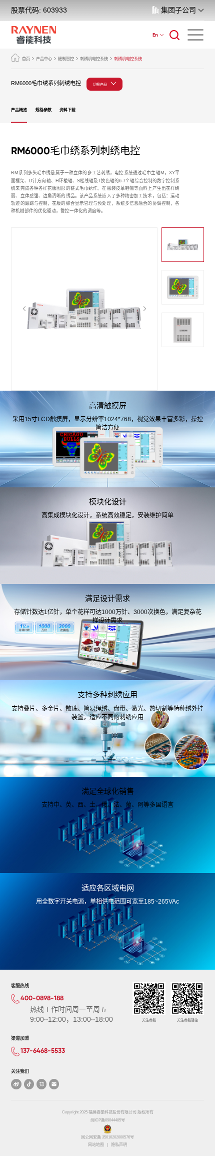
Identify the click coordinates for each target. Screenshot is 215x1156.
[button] (24, 309)
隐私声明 (119, 1144)
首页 (26, 59)
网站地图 (96, 1144)
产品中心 (44, 59)
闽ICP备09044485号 (107, 1120)
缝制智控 (66, 59)
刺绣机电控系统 (94, 59)
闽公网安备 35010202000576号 (107, 1137)
